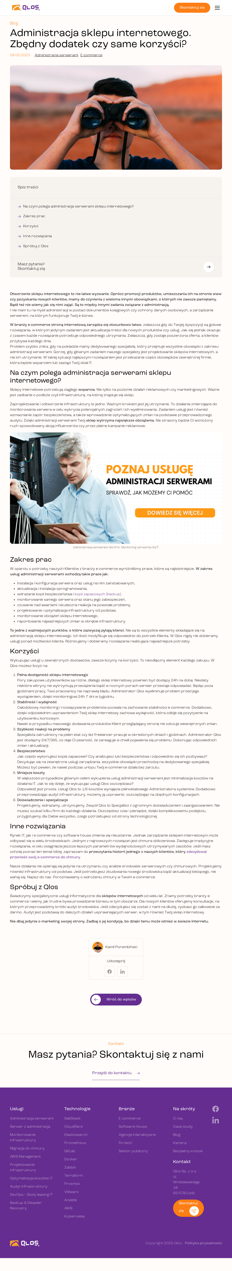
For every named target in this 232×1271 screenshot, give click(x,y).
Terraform (73, 1176)
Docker (70, 1159)
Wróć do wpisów (121, 999)
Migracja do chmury (27, 1148)
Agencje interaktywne (137, 1135)
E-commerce (91, 55)
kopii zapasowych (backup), (98, 594)
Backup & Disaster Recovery (26, 1205)
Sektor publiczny (133, 1151)
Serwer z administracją (30, 1127)
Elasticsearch (76, 1135)
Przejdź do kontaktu (112, 1073)
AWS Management (25, 1157)
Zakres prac (34, 216)
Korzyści (30, 226)
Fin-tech (125, 1143)
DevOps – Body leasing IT (31, 1195)
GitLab (69, 1151)
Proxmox (72, 1184)
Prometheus (75, 1143)
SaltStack (72, 1118)
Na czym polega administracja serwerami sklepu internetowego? (78, 206)
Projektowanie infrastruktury (23, 1167)
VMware (71, 1192)
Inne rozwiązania (37, 236)
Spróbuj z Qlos (35, 246)
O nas (178, 1118)
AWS (68, 1208)
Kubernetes (74, 1216)
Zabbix (70, 1167)
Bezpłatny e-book (188, 1151)
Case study (183, 1127)
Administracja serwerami (56, 55)
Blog (176, 1135)
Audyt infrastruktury (28, 1186)
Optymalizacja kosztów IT (31, 1178)
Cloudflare (73, 1127)
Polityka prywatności (203, 1243)
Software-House (133, 1127)
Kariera (179, 1143)
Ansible (70, 1200)
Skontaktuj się (192, 8)
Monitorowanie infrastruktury (23, 1137)
